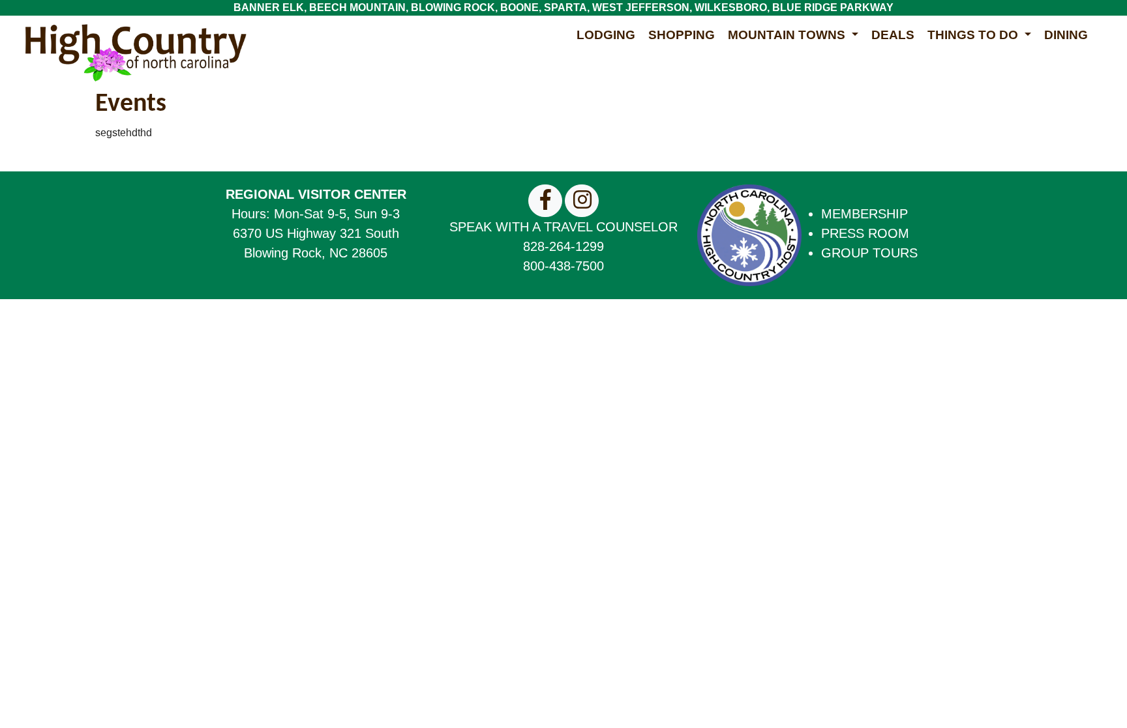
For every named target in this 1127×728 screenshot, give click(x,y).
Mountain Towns (788, 35)
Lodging (606, 35)
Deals (892, 35)
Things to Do (974, 35)
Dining (1066, 35)
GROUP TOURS (869, 253)
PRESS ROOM (865, 233)
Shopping (681, 35)
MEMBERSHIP (864, 214)
